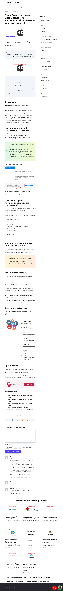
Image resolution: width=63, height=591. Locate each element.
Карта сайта (27, 577)
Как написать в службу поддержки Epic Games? (20, 83)
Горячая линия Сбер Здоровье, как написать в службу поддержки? (12, 564)
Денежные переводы (46, 42)
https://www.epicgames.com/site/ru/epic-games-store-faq (19, 194)
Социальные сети (45, 80)
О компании (11, 81)
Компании (50, 7)
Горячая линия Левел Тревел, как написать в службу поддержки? (11, 541)
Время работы (12, 95)
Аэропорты (44, 31)
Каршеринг (44, 50)
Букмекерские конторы (47, 36)
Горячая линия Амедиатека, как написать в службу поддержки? (31, 532)
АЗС (42, 25)
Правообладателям (16, 577)
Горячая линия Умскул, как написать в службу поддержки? (49, 541)
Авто (44, 7)
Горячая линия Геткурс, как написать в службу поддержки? (12, 517)
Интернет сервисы (10, 36)
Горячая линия (12, 2)
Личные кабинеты (45, 61)
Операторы (22, 7)
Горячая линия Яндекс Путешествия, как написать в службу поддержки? (49, 517)
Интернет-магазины (46, 47)
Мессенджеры (44, 63)
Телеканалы (44, 88)
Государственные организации (49, 39)
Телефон (7, 444)
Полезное (43, 74)
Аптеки (43, 28)
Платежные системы (46, 72)
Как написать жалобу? (14, 90)
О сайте (7, 577)
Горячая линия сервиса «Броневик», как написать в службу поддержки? (31, 517)
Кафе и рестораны (45, 53)
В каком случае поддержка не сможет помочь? (20, 88)
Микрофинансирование (47, 66)
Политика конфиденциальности (42, 577)
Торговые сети (44, 91)
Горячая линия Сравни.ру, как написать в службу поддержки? (30, 564)
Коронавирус (44, 58)
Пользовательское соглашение (14, 581)
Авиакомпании (45, 20)
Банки (6, 7)
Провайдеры (13, 7)
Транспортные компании (34, 7)
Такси (42, 85)
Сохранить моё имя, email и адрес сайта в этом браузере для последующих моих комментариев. (19, 448)
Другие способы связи (14, 93)
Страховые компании (46, 83)
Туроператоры (44, 96)
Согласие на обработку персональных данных (37, 581)
